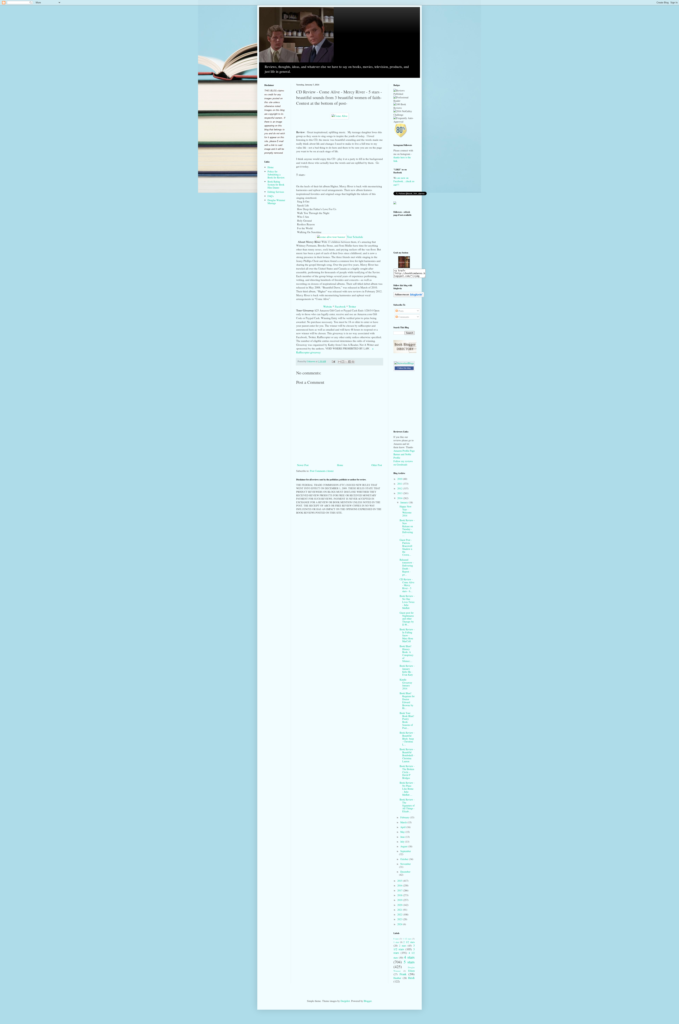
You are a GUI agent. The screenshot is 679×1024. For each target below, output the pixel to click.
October (404, 859)
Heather (397, 978)
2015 (400, 880)
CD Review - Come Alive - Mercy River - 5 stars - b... (407, 585)
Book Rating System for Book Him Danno (276, 184)
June (402, 836)
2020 (400, 905)
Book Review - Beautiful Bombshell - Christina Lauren (407, 755)
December (405, 871)
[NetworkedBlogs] (404, 363)
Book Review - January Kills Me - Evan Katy (407, 670)
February (405, 817)
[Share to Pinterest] (353, 361)
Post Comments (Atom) (322, 471)
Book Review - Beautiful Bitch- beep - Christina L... (407, 738)
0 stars (396, 938)
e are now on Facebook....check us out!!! (403, 181)
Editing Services (276, 191)
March (403, 822)
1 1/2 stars (407, 938)
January (404, 502)
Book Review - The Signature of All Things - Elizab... (407, 805)
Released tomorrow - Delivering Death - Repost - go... (407, 567)
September (405, 851)
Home (340, 465)
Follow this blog (404, 368)
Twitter (352, 306)
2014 (400, 498)
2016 (400, 885)
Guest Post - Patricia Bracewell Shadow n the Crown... (406, 547)
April (403, 827)
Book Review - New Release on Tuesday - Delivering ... (407, 528)
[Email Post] (333, 361)
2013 (400, 493)
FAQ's (271, 196)
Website (327, 306)
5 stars (409, 961)
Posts (401, 311)
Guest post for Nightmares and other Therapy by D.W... (407, 618)
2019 (400, 900)
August (404, 846)
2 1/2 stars (409, 942)
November (405, 864)
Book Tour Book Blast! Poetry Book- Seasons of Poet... (407, 720)
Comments (403, 317)
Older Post (376, 465)
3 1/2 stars (404, 947)
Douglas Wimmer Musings (276, 201)
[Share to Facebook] (349, 361)
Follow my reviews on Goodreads (403, 462)
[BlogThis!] (343, 361)
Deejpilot (345, 1001)
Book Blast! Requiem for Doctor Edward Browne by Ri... (407, 701)
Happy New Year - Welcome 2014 (405, 511)
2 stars (402, 945)
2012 (400, 488)
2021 (400, 909)
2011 (400, 483)
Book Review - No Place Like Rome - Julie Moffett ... (407, 788)
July (402, 841)
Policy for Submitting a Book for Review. (276, 174)
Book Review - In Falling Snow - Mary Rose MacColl (407, 635)
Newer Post (303, 465)
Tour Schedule (355, 237)
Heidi (411, 978)
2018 (400, 895)
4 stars (409, 957)
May (402, 832)
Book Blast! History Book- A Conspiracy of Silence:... (406, 653)
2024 (400, 924)
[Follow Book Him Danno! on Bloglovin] (408, 296)
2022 (400, 914)
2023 (400, 919)
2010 (400, 479)
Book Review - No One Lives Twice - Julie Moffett (407, 601)
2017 (400, 890)
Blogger (368, 1001)
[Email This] (339, 361)
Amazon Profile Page (404, 450)
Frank (403, 974)
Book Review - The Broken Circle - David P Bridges (407, 772)
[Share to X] (346, 361)
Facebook (340, 306)
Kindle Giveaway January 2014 (406, 684)
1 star (396, 942)
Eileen (411, 970)
